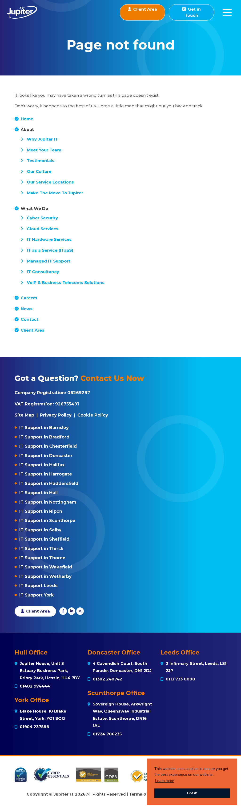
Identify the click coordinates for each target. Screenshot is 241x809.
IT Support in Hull (38, 492)
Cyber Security (42, 218)
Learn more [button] (164, 781)
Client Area (32, 330)
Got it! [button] (192, 793)
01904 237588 (34, 726)
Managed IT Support (48, 261)
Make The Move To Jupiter (55, 193)
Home (27, 119)
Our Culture (39, 171)
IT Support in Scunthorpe (47, 520)
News (26, 308)
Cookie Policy (92, 415)
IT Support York (36, 595)
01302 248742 (107, 679)
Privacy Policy (56, 415)
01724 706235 (107, 734)
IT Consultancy (43, 271)
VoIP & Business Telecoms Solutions (65, 282)
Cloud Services (42, 228)
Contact (29, 319)
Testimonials (40, 160)
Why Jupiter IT (42, 139)
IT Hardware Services (49, 239)
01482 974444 (35, 686)
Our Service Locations (50, 182)
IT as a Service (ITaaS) (50, 250)
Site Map (24, 415)
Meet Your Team (44, 150)
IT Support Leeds (38, 585)
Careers (29, 298)
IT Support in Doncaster (45, 455)
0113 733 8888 (180, 679)
